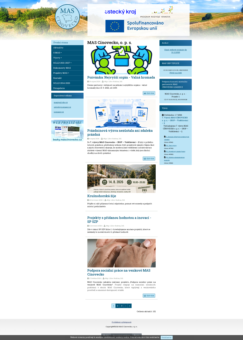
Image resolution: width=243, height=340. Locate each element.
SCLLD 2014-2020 (61, 83)
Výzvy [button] (56, 57)
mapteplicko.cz (61, 102)
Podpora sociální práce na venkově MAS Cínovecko (118, 272)
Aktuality (58, 47)
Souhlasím (167, 337)
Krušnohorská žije (101, 196)
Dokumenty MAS (62, 68)
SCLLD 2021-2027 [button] (61, 62)
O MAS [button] (56, 52)
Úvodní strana (60, 42)
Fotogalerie (59, 88)
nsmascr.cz (59, 112)
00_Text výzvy (171, 145)
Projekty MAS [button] (60, 73)
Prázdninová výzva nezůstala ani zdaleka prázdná (120, 132)
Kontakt (57, 78)
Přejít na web (176, 73)
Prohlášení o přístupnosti (121, 322)
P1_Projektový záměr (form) (175, 151)
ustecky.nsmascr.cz (62, 107)
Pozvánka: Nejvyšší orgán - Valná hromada (121, 77)
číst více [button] (150, 93)
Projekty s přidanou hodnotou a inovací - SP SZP (119, 219)
